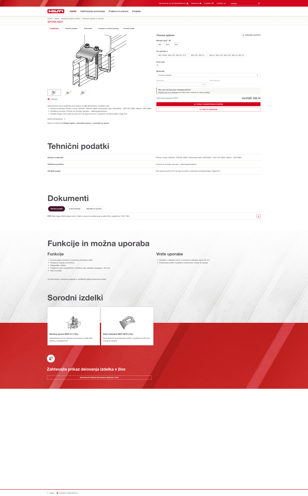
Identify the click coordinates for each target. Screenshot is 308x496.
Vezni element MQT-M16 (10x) (118, 334)
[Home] (56, 11)
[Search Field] (259, 3)
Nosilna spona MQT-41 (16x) (63, 334)
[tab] (54, 28)
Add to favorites (209, 109)
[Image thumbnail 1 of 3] (54, 92)
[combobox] (244, 3)
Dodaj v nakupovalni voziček (210, 104)
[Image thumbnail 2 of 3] (68, 92)
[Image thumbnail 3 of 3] (83, 92)
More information (55, 119)
